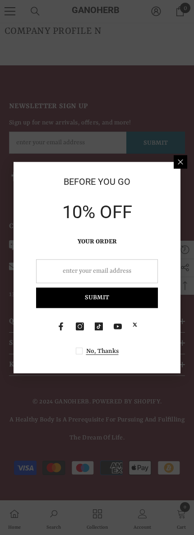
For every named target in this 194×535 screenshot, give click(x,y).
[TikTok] (98, 326)
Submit (97, 298)
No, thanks (102, 351)
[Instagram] (79, 326)
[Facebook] (60, 326)
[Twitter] (135, 324)
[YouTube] (117, 326)
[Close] (180, 162)
